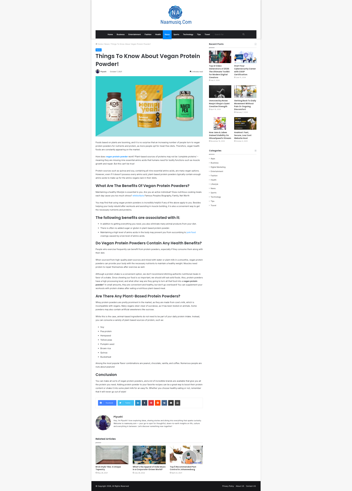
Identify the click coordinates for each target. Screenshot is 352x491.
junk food (191, 232)
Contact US (251, 486)
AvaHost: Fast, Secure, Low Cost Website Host (242, 135)
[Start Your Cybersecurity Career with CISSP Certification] (245, 57)
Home (110, 34)
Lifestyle (214, 184)
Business (121, 34)
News (167, 34)
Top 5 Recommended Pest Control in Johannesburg (183, 468)
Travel (207, 34)
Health (158, 34)
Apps (213, 158)
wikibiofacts (138, 195)
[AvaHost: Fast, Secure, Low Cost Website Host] (245, 123)
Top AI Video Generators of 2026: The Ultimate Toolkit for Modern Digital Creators (219, 71)
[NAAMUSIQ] (176, 15)
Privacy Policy (228, 486)
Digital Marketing (218, 167)
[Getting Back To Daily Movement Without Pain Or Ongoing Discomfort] (245, 91)
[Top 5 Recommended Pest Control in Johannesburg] (186, 455)
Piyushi (103, 72)
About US (240, 486)
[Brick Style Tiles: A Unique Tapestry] (112, 455)
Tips (199, 34)
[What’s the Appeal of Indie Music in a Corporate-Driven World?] (149, 455)
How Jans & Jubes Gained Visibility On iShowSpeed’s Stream (220, 135)
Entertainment (134, 34)
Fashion (148, 34)
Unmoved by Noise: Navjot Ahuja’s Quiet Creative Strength (219, 103)
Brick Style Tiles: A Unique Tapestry (108, 468)
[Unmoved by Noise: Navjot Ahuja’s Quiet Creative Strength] (220, 91)
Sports (176, 34)
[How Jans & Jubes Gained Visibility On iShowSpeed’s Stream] (220, 123)
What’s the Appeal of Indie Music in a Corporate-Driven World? (149, 468)
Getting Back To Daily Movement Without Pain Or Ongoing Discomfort (245, 105)
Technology (188, 34)
